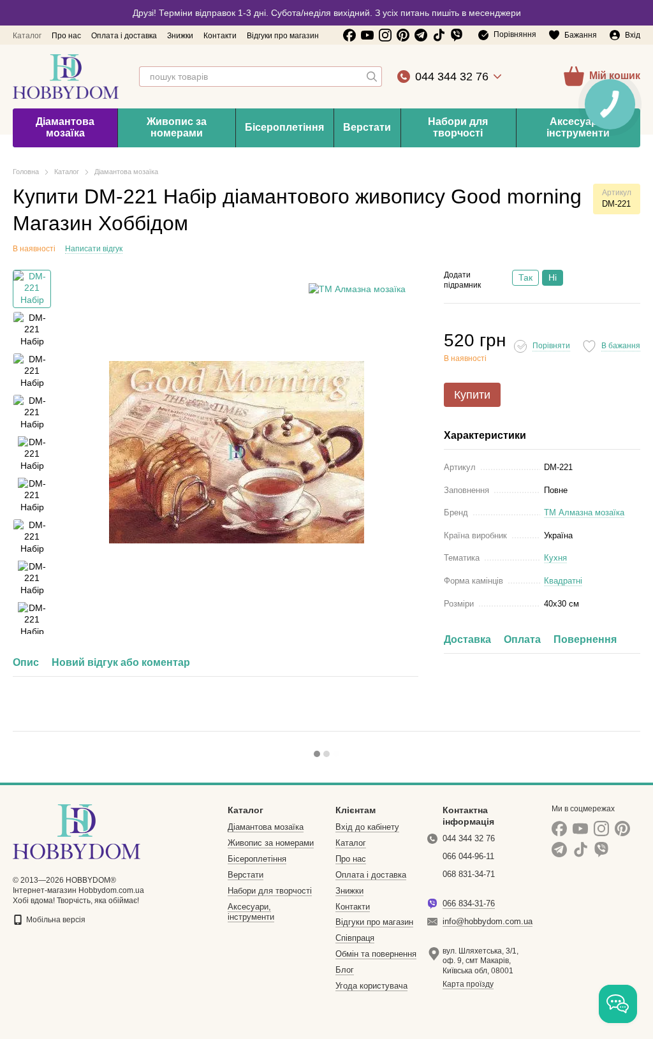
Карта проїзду (468, 984)
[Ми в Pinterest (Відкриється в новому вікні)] (403, 35)
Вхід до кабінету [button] (367, 827)
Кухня (555, 558)
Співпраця (354, 938)
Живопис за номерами (177, 127)
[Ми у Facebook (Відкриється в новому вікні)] (349, 35)
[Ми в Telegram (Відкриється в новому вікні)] (421, 35)
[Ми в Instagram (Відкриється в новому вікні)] (385, 35)
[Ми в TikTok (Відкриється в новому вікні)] (438, 35)
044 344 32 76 (451, 76)
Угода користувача (371, 986)
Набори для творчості (458, 127)
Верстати (367, 127)
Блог (344, 970)
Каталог (27, 35)
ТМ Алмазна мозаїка (584, 512)
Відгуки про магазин (283, 35)
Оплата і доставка (124, 35)
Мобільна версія (54, 919)
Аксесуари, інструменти (251, 912)
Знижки (180, 35)
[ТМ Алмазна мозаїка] (357, 288)
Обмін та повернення (375, 954)
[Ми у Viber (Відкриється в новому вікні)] (456, 35)
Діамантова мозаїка (65, 127)
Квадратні (563, 581)
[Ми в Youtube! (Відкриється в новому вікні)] (367, 35)
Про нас (66, 35)
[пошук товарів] (372, 76)
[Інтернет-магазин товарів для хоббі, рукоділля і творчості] (76, 831)
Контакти (220, 35)
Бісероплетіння (284, 127)
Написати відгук (93, 248)
